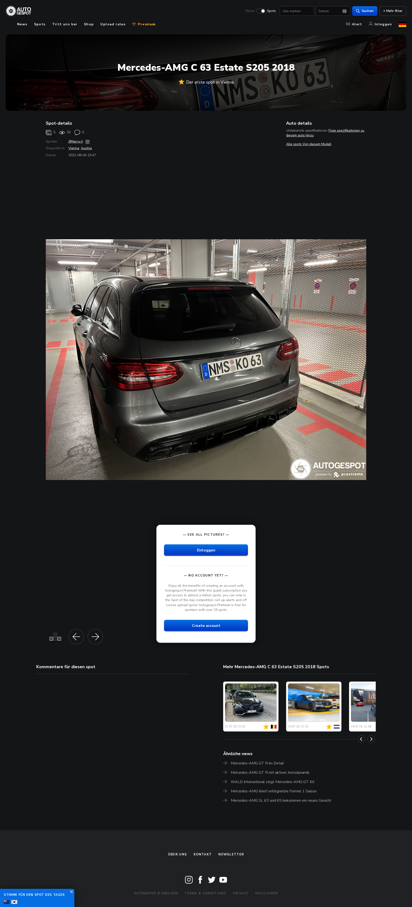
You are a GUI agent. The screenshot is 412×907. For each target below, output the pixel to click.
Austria (86, 148)
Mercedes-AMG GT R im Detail (257, 763)
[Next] (371, 739)
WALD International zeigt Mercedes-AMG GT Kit (272, 781)
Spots (271, 11)
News (250, 11)
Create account (206, 625)
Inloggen (383, 24)
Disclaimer (266, 893)
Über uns (177, 854)
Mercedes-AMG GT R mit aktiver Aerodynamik (270, 772)
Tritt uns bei (64, 24)
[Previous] (361, 739)
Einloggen (206, 550)
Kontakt (203, 854)
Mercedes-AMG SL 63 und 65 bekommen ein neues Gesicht (281, 800)
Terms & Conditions (205, 893)
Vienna (73, 148)
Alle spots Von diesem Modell (308, 144)
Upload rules (112, 24)
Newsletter (231, 854)
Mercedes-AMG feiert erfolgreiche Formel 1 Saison (274, 791)
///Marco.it (75, 141)
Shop (89, 24)
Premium (145, 24)
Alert (357, 24)
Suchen (368, 11)
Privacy (241, 893)
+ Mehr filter (392, 11)
